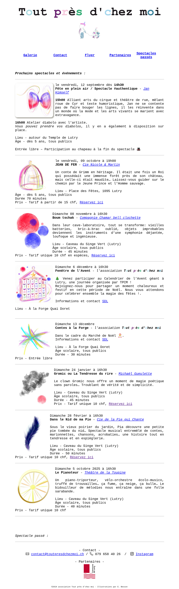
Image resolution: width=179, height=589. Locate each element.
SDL (105, 301)
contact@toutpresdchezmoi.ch (57, 554)
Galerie (30, 55)
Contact (60, 55)
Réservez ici (91, 202)
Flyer (90, 55)
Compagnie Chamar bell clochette (110, 218)
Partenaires (120, 55)
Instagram (144, 554)
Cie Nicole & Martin (101, 165)
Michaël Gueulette (135, 374)
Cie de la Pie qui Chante (120, 419)
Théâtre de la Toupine (105, 472)
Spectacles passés (146, 55)
